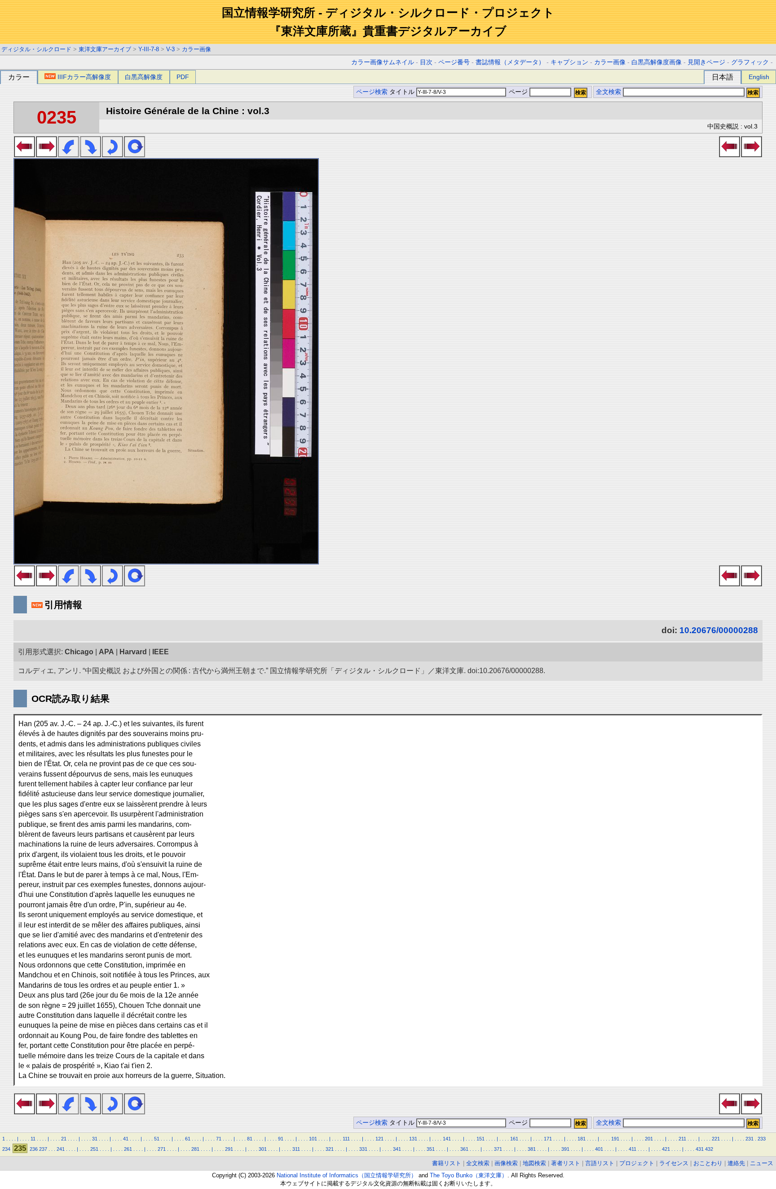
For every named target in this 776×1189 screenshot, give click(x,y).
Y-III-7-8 (148, 49)
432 (709, 1149)
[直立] (134, 154)
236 (34, 1149)
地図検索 (534, 1163)
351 (431, 1149)
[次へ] (46, 154)
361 (464, 1149)
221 (716, 1138)
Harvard (133, 652)
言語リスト (599, 1163)
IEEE (160, 652)
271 (162, 1149)
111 (346, 1138)
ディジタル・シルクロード (36, 49)
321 (330, 1149)
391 (565, 1149)
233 (762, 1138)
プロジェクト (636, 1163)
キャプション (569, 62)
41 (125, 1138)
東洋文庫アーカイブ (105, 49)
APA (106, 652)
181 (582, 1138)
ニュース (761, 1163)
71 (218, 1138)
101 (313, 1138)
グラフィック (750, 62)
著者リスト (565, 1163)
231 (749, 1138)
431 (700, 1149)
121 (379, 1138)
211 (682, 1138)
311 (296, 1149)
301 (263, 1149)
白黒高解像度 (144, 76)
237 (43, 1149)
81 (249, 1138)
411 (632, 1149)
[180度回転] (112, 154)
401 (599, 1149)
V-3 (170, 49)
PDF (182, 76)
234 (6, 1149)
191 (615, 1138)
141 (447, 1138)
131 (413, 1138)
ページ (518, 92)
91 (280, 1138)
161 (514, 1138)
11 (33, 1138)
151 (480, 1138)
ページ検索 (372, 92)
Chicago (79, 652)
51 (156, 1138)
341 (397, 1149)
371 (498, 1149)
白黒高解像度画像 (656, 62)
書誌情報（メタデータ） (510, 62)
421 (666, 1149)
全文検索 (608, 92)
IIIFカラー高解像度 (84, 76)
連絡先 (736, 1163)
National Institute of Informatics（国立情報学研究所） (347, 1175)
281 (195, 1149)
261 (128, 1149)
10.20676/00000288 (718, 630)
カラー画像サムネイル (382, 62)
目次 (426, 62)
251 (94, 1149)
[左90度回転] (68, 154)
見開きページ (706, 62)
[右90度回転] (90, 154)
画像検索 (506, 1163)
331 (363, 1149)
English (759, 76)
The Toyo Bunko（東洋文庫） (468, 1175)
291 (229, 1149)
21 (63, 1138)
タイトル (402, 92)
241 (61, 1149)
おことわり (708, 1163)
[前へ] (24, 154)
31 (94, 1138)
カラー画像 (196, 49)
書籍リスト (446, 1163)
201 (649, 1138)
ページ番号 (454, 62)
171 (548, 1138)
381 (532, 1149)
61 (187, 1138)
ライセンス (673, 1163)
